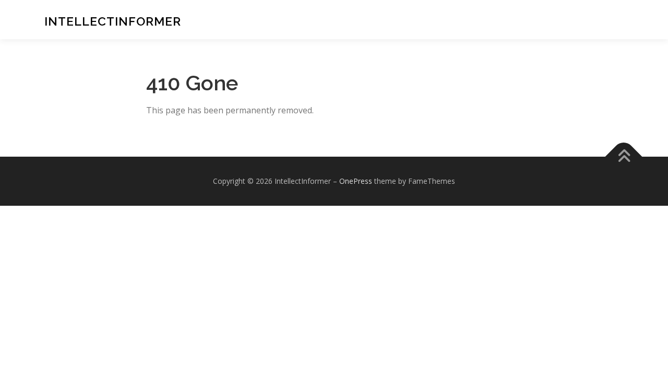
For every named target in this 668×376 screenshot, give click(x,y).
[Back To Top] (623, 156)
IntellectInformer (112, 21)
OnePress (355, 181)
